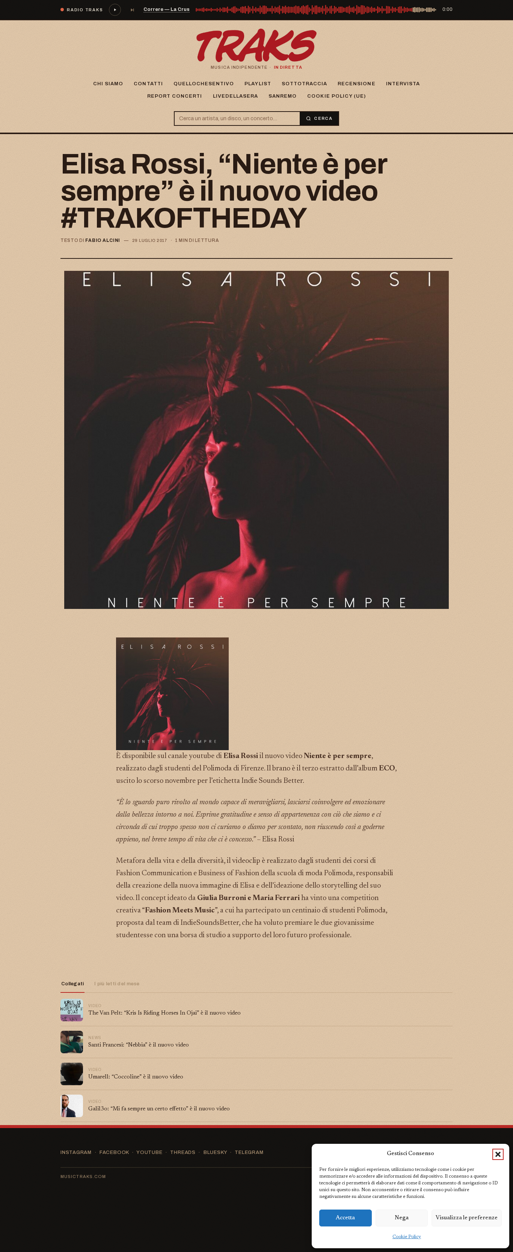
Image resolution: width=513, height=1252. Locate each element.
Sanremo (283, 96)
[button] (498, 1154)
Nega (402, 1218)
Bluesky (215, 1152)
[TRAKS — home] (256, 45)
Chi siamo (108, 83)
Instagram (76, 1152)
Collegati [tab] (72, 983)
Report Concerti (174, 96)
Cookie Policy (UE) (336, 96)
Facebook (114, 1152)
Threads (182, 1152)
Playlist (257, 83)
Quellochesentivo (204, 83)
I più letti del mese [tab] (116, 983)
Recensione (356, 83)
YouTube (149, 1152)
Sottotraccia (304, 83)
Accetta (345, 1218)
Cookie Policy (406, 1237)
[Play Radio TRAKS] (115, 10)
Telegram (249, 1152)
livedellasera (235, 96)
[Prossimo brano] (132, 10)
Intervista (403, 83)
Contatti (148, 83)
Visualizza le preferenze (467, 1218)
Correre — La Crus (166, 9)
